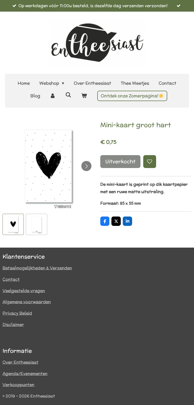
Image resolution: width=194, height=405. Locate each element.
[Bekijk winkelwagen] (83, 96)
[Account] (52, 96)
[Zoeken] (68, 95)
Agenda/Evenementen (25, 373)
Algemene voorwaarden (27, 302)
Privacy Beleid (17, 313)
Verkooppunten (18, 385)
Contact (11, 279)
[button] (13, 224)
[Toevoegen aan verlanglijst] (149, 161)
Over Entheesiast (20, 362)
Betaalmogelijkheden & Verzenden (37, 268)
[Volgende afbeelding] (86, 166)
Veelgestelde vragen (24, 291)
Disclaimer (13, 324)
